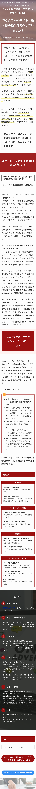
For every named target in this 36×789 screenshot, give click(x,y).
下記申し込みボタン (9, 608)
